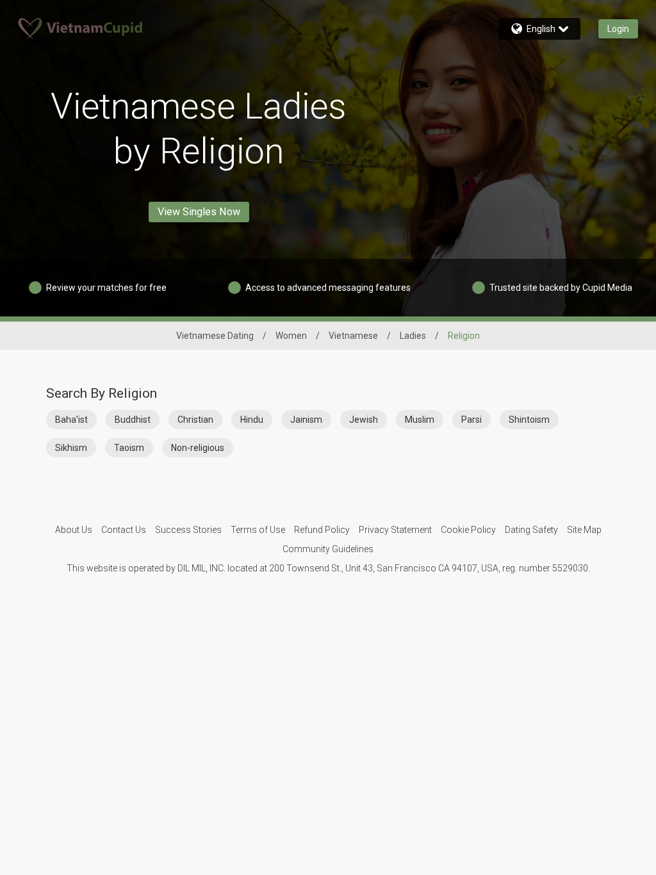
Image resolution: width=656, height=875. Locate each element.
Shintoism (529, 419)
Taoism (129, 448)
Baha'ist (71, 419)
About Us (73, 530)
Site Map (584, 530)
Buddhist (133, 419)
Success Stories (188, 530)
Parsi (471, 419)
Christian (195, 419)
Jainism (306, 419)
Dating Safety (531, 530)
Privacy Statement (395, 530)
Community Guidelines (328, 549)
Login (618, 29)
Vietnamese (353, 336)
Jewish (363, 419)
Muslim (419, 419)
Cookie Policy (468, 530)
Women (291, 336)
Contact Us (123, 530)
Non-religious (197, 448)
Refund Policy (322, 530)
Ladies (413, 336)
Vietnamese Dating (215, 336)
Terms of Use (258, 530)
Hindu (251, 419)
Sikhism (71, 448)
